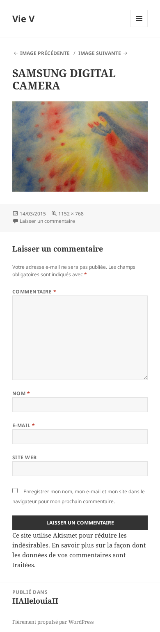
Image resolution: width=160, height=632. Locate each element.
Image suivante (99, 53)
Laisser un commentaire (47, 221)
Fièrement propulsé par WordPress (53, 621)
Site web (24, 457)
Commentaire (34, 291)
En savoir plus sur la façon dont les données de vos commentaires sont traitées (79, 555)
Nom (21, 393)
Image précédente (45, 53)
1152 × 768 (71, 213)
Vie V (23, 18)
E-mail (23, 425)
